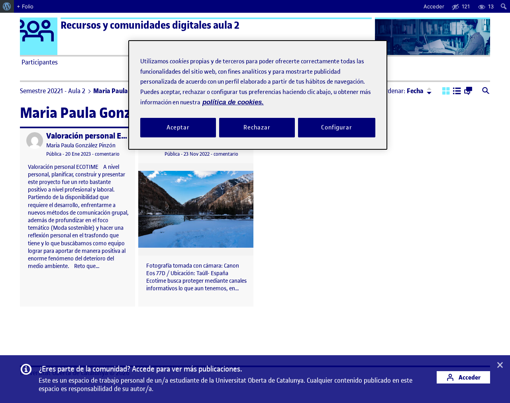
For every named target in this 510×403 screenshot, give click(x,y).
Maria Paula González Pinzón (81, 145)
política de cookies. (233, 102)
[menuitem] (7, 6)
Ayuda (346, 62)
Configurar (336, 127)
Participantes (40, 62)
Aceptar (178, 127)
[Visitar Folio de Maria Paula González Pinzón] (34, 140)
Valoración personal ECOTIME (97, 136)
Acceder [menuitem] (434, 6)
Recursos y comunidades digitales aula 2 (150, 25)
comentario (107, 154)
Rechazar (257, 127)
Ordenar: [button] (402, 90)
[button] (446, 91)
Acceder (469, 377)
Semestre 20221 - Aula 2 (52, 90)
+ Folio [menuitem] (25, 6)
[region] (257, 95)
